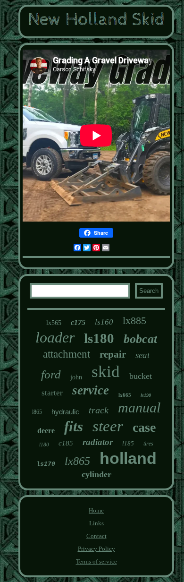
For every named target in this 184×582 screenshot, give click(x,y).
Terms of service (96, 561)
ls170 (45, 464)
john (76, 377)
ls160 (104, 321)
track (99, 410)
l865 (37, 412)
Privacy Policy (96, 548)
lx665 (124, 395)
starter (52, 392)
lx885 (134, 320)
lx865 (77, 461)
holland (128, 458)
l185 (128, 443)
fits (73, 426)
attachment (66, 354)
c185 (66, 443)
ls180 (99, 338)
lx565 (53, 322)
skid (106, 371)
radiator (98, 442)
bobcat (140, 339)
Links (96, 523)
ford (51, 374)
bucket (140, 376)
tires (148, 443)
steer (107, 426)
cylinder (96, 474)
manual (139, 407)
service (90, 390)
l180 (44, 444)
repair (113, 354)
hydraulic (65, 412)
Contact (96, 535)
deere (46, 431)
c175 (78, 322)
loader (55, 337)
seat (142, 355)
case (144, 427)
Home (96, 510)
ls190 (146, 395)
